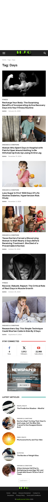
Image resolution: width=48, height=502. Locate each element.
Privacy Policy (20, 495)
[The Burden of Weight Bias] (8, 454)
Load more (23, 480)
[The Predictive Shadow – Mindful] (8, 407)
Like (9, 347)
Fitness (5, 99)
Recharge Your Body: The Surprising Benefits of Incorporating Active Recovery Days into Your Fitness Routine (23, 105)
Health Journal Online (23, 499)
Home (4, 60)
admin (4, 111)
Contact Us (36, 493)
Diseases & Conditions (10, 144)
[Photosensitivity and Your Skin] (8, 438)
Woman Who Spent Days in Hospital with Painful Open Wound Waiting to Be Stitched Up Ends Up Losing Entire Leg (22, 150)
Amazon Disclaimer (25, 493)
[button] (3, 53)
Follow (24, 347)
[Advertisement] (24, 25)
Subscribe (38, 347)
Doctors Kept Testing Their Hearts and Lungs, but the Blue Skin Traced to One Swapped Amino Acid (31, 424)
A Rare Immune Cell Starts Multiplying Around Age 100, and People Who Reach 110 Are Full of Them (30, 471)
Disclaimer (10, 495)
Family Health (21, 437)
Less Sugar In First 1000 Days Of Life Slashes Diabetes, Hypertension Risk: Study (21, 195)
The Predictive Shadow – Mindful (30, 408)
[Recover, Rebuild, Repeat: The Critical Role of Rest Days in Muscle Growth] (24, 267)
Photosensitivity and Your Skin (30, 440)
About (14, 493)
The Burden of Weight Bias (28, 456)
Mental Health (22, 405)
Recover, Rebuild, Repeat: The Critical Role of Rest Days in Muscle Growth (23, 287)
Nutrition (20, 453)
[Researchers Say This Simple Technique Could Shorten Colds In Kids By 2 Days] (24, 309)
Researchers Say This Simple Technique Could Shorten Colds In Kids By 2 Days (22, 329)
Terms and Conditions (34, 495)
